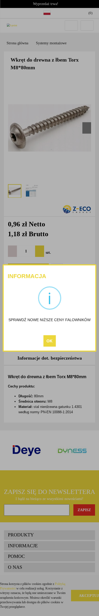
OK (49, 341)
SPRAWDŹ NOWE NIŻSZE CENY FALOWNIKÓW (49, 320)
